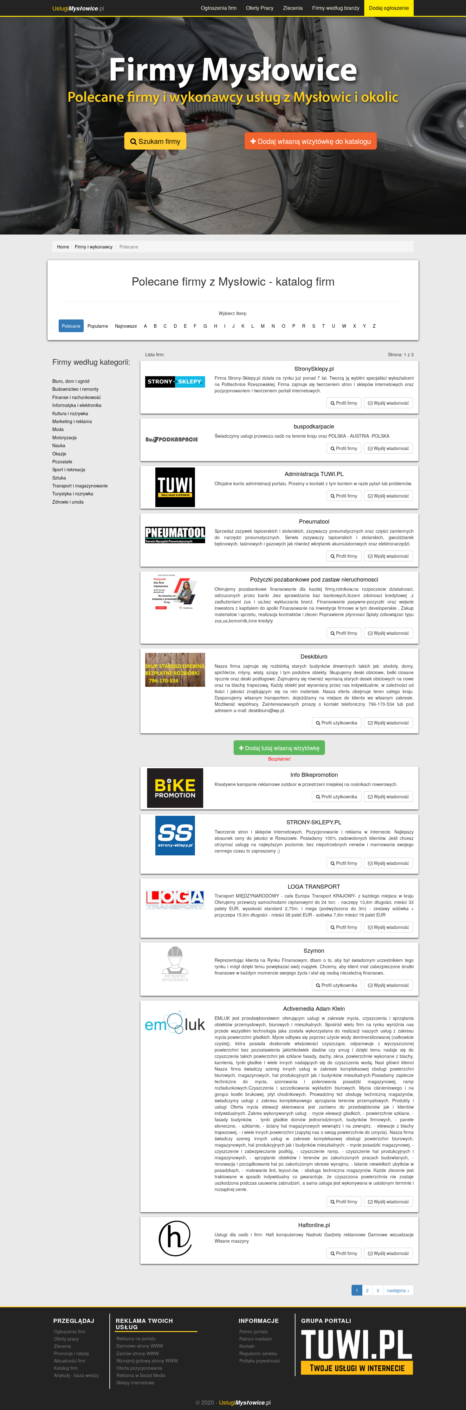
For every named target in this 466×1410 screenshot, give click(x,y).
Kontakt (247, 1346)
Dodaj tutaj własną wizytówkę (281, 748)
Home (63, 246)
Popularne (97, 326)
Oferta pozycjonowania (139, 1368)
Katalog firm (66, 1368)
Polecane (71, 326)
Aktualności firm (70, 1360)
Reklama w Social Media (140, 1375)
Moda (58, 429)
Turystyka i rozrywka (72, 493)
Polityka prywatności (259, 1360)
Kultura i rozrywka (70, 413)
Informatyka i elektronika (76, 405)
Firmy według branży (335, 7)
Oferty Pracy (260, 7)
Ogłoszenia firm (218, 7)
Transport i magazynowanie (80, 485)
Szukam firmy (158, 141)
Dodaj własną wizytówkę (313, 141)
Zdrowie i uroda (68, 502)
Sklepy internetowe (135, 1382)
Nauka (58, 445)
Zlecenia (293, 7)
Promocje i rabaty (71, 1353)
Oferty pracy (66, 1339)
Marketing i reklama (72, 421)
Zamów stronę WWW (137, 1353)
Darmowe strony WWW (139, 1345)
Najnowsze (126, 326)
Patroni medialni (255, 1339)
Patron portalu (253, 1331)
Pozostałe (62, 461)
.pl (78, 8)
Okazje (59, 453)
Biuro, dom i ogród (70, 381)
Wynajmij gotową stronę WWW (147, 1360)
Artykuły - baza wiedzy (76, 1375)
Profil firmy (346, 403)
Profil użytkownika (338, 722)
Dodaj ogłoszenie (389, 7)
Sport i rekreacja (68, 469)
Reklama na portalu (136, 1338)
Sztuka (59, 477)
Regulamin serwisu (258, 1353)
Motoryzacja (64, 437)
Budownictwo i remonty (75, 389)
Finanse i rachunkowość (76, 397)
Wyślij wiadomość (390, 403)
